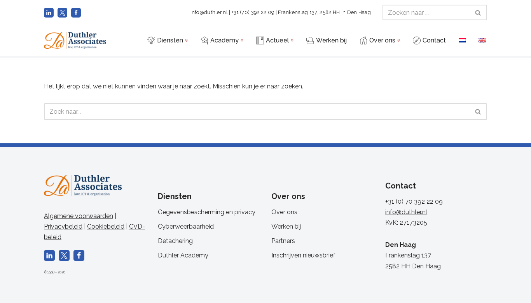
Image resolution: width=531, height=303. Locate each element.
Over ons (284, 212)
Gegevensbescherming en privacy (206, 212)
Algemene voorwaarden (78, 216)
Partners (283, 241)
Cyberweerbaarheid (186, 226)
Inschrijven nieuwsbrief (303, 255)
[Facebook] (76, 13)
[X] (62, 13)
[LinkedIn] (49, 13)
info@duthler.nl (209, 12)
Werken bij (286, 226)
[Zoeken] (478, 12)
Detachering (175, 241)
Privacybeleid (63, 226)
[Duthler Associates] (75, 40)
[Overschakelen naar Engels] (482, 40)
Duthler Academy (183, 255)
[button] (186, 40)
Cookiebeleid (105, 226)
